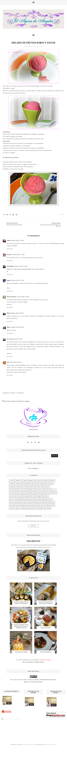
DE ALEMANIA (50, 483)
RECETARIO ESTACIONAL (16, 505)
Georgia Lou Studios (50, 744)
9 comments (39, 46)
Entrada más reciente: (14, 224)
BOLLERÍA (45, 480)
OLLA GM (36, 499)
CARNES (12, 483)
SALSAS (44, 505)
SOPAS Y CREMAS (21, 508)
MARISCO (45, 496)
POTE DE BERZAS (45, 652)
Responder (10, 248)
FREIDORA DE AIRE (47, 493)
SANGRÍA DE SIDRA (21, 652)
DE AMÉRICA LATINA (15, 486)
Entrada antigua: (50, 224)
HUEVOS (32, 496)
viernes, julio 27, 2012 (17, 240)
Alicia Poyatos (11, 296)
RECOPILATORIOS (28, 505)
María (8, 313)
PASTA (27, 502)
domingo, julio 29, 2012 (16, 339)
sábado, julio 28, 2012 (17, 313)
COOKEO (35, 483)
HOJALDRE (25, 496)
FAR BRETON (33, 541)
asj (8, 339)
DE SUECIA (47, 489)
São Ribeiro (10, 266)
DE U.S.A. (54, 489)
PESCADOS (39, 502)
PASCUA (22, 502)
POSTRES (46, 502)
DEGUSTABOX (13, 493)
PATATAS (33, 502)
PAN (42, 499)
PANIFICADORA (48, 499)
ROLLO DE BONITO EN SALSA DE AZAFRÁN (46, 602)
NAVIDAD (30, 499)
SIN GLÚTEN (51, 505)
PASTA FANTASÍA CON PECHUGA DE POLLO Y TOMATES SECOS (21, 626)
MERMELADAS (23, 499)
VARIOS (35, 508)
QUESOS (52, 502)
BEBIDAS (31, 480)
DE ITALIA (21, 489)
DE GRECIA (46, 486)
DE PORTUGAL (39, 489)
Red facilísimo (37, 505)
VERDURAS (41, 508)
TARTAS (29, 508)
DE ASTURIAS (31, 486)
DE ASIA (24, 486)
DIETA (19, 493)
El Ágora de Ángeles (28, 744)
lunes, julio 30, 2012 (15, 362)
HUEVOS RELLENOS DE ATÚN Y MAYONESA (21, 602)
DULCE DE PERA (46, 628)
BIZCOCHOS (38, 480)
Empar (9, 280)
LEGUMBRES (39, 496)
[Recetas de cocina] (6, 713)
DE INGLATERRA (13, 489)
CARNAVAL (51, 480)
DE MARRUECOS (30, 489)
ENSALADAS (38, 493)
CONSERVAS (28, 483)
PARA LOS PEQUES (14, 502)
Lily (8, 362)
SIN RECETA (13, 508)
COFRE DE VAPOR (19, 483)
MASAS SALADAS (14, 499)
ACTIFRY (12, 480)
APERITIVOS (19, 480)
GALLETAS (12, 496)
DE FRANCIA (39, 486)
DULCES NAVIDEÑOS (28, 493)
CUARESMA (42, 483)
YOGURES (48, 508)
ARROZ (25, 480)
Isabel (9, 240)
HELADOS (61, 214)
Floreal (9, 254)
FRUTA (55, 493)
